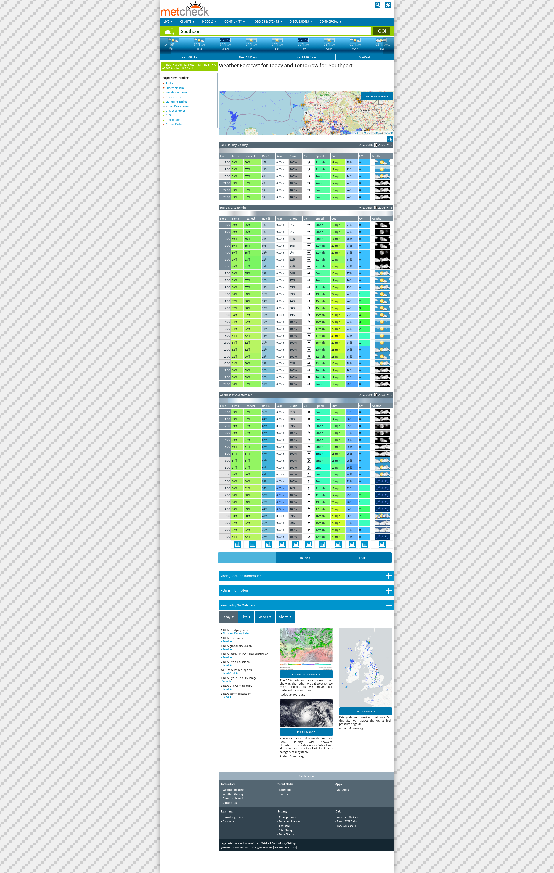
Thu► (362, 558)
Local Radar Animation (376, 96)
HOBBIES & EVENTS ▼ (268, 21)
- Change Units (286, 817)
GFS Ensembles (175, 111)
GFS (168, 115)
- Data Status (285, 834)
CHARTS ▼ (187, 21)
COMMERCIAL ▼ (331, 21)
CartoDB (388, 133)
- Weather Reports (232, 790)
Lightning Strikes (176, 101)
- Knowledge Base (232, 817)
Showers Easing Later (236, 633)
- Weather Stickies (346, 817)
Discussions (173, 97)
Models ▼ (265, 617)
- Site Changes (286, 830)
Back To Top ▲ (306, 776)
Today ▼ (228, 617)
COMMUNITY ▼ (235, 21)
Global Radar (174, 124)
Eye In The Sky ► (306, 731)
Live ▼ (246, 617)
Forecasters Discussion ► (306, 674)
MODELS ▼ (209, 21)
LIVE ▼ (168, 21)
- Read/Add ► (230, 673)
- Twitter (282, 794)
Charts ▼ (285, 617)
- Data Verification (288, 821)
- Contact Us (229, 803)
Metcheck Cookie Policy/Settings (278, 843)
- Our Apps (342, 790)
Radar (169, 83)
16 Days (305, 558)
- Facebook (284, 790)
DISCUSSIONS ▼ (301, 21)
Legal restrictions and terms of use (239, 843)
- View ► (226, 681)
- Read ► (227, 641)
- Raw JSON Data (346, 821)
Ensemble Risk (175, 88)
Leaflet (356, 133)
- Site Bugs (284, 826)
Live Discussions (178, 106)
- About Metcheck (232, 798)
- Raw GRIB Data (345, 826)
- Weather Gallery (232, 794)
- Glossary (227, 821)
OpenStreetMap (372, 133)
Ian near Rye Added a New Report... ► (189, 66)
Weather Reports (176, 92)
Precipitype (173, 120)
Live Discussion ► (365, 711)
